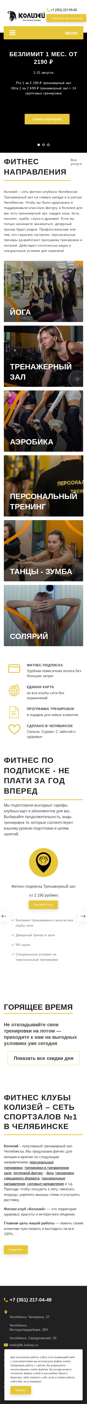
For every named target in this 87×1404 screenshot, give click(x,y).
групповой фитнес (28, 1173)
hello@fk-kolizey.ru (24, 1345)
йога (49, 1173)
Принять (20, 1390)
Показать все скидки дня (43, 1058)
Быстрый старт (43, 904)
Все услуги (76, 162)
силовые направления (45, 1184)
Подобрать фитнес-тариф (65, 18)
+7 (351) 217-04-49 (30, 1299)
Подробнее (15, 1249)
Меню (71, 33)
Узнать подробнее (47, 119)
